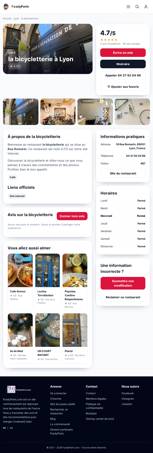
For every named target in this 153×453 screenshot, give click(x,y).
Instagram (128, 398)
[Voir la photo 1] (20, 112)
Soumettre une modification (123, 283)
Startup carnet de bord (100, 418)
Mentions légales (96, 398)
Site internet (17, 196)
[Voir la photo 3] (95, 112)
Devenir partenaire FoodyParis (61, 431)
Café (12, 177)
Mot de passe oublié (62, 404)
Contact (91, 393)
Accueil (7, 18)
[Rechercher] (137, 7)
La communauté (60, 424)
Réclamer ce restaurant (123, 297)
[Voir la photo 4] (132, 112)
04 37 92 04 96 (135, 155)
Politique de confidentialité (94, 405)
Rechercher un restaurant (59, 411)
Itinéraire (123, 64)
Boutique (91, 413)
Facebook (128, 393)
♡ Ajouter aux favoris (123, 87)
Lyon (16, 18)
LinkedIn (127, 404)
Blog (53, 418)
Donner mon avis (72, 216)
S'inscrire (55, 398)
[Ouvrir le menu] (128, 7)
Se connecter (58, 393)
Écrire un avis (123, 52)
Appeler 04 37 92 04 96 (123, 75)
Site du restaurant (123, 173)
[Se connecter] (146, 7)
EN (11, 428)
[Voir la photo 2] (58, 112)
